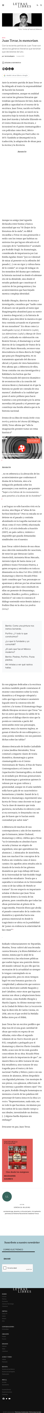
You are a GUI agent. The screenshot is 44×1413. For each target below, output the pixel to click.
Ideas (3, 1349)
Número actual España (8, 1371)
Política (4, 1299)
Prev (4, 1160)
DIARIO (4, 1294)
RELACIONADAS (20, 1220)
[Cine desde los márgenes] (17, 1158)
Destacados (5, 1374)
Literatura (5, 1306)
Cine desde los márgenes (17, 1172)
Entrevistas (5, 1329)
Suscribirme (5, 1385)
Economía (5, 1301)
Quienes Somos (6, 1389)
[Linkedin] (9, 69)
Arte (3, 37)
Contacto (5, 1394)
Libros (3, 1316)
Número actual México (8, 1369)
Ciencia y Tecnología (8, 1304)
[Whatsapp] (12, 69)
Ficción (4, 1339)
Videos (4, 1359)
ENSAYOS (5, 1344)
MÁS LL (4, 1380)
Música (4, 1318)
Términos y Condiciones (21, 1412)
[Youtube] (9, 1398)
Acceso (4, 1382)
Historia (4, 1346)
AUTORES (20, 1232)
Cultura (4, 1296)
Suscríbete (8, 1179)
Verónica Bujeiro (22, 1207)
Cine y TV (4, 1313)
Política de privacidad (35, 1412)
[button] (4, 5)
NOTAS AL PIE (20, 1226)
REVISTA (5, 1366)
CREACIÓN (5, 1334)
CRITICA (4, 1311)
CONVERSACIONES (8, 1326)
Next (30, 1160)
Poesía (4, 1336)
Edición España (10, 1176)
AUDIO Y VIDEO (7, 1357)
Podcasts (4, 1362)
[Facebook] (3, 69)
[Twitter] (6, 69)
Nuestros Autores (7, 1392)
